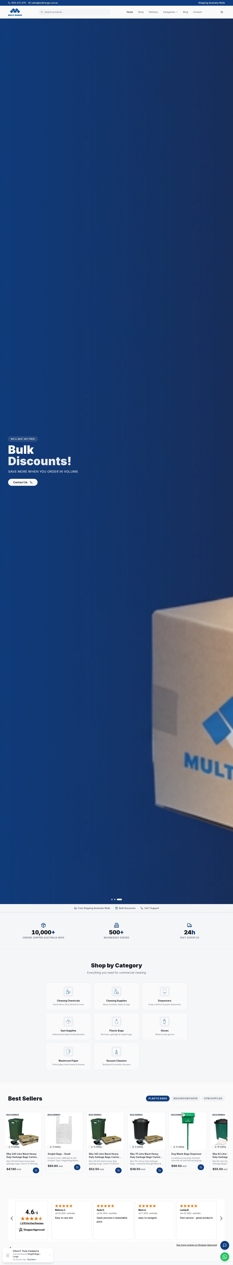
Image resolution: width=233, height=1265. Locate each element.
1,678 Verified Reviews (32, 1223)
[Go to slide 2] (116, 899)
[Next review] (221, 1218)
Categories (169, 12)
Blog (185, 12)
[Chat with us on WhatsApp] (224, 1256)
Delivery (153, 12)
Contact (197, 12)
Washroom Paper (185, 1098)
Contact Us (32, 486)
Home (130, 12)
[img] (32, 1218)
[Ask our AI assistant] (224, 1245)
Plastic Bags (158, 1098)
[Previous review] (11, 1218)
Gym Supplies (213, 1098)
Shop (141, 12)
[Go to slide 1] (112, 899)
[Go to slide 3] (121, 899)
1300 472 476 (18, 2)
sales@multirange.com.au (45, 2)
